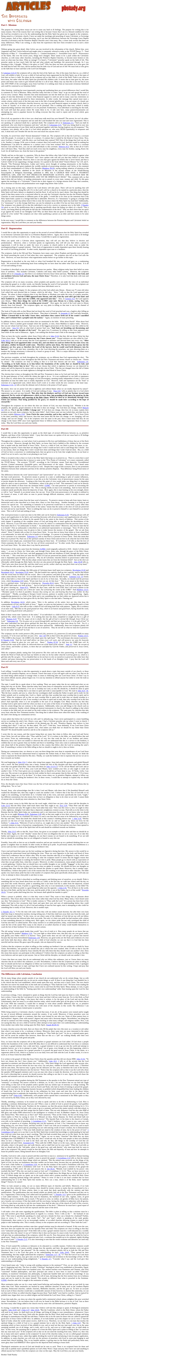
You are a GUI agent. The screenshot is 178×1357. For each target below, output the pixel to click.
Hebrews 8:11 (64, 147)
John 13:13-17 (51, 767)
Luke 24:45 (64, 1252)
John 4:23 (81, 691)
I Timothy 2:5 (19, 274)
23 (82, 577)
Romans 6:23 (11, 619)
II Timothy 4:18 (7, 640)
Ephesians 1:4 (82, 362)
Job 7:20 (42, 636)
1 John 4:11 (13, 823)
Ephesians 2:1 (68, 123)
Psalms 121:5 (83, 636)
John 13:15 (12, 832)
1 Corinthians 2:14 (63, 1158)
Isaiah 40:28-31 (52, 1025)
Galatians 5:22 (74, 577)
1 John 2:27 (25, 1310)
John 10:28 (78, 562)
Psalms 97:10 (52, 642)
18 (59, 1255)
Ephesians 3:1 (32, 536)
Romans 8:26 (23, 814)
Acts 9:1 (15, 328)
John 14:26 (12, 1310)
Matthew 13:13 (82, 590)
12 (15, 385)
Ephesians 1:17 (51, 1255)
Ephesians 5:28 (35, 814)
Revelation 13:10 (79, 570)
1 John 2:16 (62, 888)
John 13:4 (21, 762)
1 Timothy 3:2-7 (60, 1194)
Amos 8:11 (24, 587)
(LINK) (47, 485)
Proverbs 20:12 (48, 583)
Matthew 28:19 (48, 168)
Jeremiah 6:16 (28, 1143)
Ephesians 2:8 (12, 621)
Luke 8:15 (15, 606)
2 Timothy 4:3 (6, 912)
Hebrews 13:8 (19, 414)
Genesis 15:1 (70, 299)
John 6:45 (18, 1095)
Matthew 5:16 (27, 933)
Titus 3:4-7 (57, 391)
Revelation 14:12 (7, 572)
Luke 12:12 (5, 806)
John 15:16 (55, 336)
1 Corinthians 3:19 (30, 1164)
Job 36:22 (51, 1169)
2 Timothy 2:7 (45, 1259)
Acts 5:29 (63, 806)
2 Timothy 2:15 (21, 1239)
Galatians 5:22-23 (10, 73)
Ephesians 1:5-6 (7, 385)
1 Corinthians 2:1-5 (38, 1121)
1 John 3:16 (76, 819)
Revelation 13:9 (17, 581)
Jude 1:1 (69, 644)
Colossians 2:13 (55, 125)
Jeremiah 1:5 (65, 313)
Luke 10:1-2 (6, 340)
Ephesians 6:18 (63, 515)
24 (87, 691)
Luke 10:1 (53, 1061)
